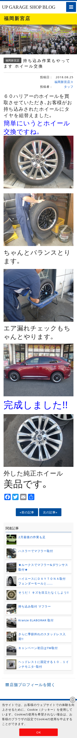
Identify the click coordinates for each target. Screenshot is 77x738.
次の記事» (50, 512)
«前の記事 (27, 512)
